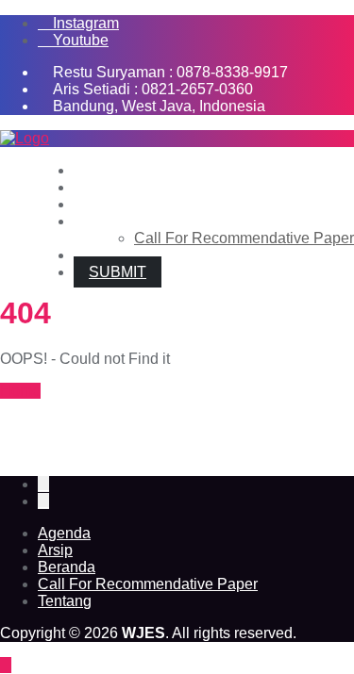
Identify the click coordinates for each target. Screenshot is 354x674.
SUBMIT (117, 272)
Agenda (64, 533)
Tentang (65, 601)
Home (20, 391)
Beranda (66, 567)
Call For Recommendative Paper (148, 584)
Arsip (55, 550)
